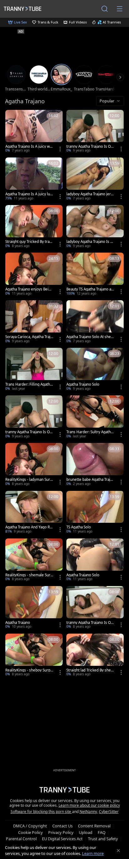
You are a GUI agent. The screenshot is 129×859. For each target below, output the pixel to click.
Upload (85, 832)
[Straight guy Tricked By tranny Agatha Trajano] (34, 227)
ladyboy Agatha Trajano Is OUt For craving (89, 242)
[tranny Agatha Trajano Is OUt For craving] (95, 132)
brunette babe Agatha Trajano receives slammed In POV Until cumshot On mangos (90, 479)
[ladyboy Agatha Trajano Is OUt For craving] (95, 227)
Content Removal (94, 826)
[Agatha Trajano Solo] (95, 370)
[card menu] (60, 149)
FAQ (102, 832)
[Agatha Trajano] (34, 608)
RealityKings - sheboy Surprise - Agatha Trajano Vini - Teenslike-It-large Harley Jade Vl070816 (29, 670)
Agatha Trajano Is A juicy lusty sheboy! (29, 194)
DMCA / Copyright (30, 826)
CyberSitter (109, 811)
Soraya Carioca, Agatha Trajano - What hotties (28, 337)
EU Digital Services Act (62, 838)
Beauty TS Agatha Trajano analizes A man (89, 289)
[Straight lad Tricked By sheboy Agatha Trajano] (95, 655)
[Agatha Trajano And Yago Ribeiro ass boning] (34, 513)
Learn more (93, 853)
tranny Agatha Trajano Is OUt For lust (28, 432)
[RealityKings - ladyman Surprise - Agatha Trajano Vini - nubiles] (34, 465)
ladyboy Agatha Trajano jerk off (89, 194)
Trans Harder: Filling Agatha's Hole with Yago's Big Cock (29, 384)
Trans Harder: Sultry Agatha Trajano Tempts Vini (89, 432)
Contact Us (62, 826)
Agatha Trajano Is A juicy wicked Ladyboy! (29, 146)
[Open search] (104, 8)
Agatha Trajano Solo (82, 384)
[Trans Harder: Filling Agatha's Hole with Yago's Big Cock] (34, 370)
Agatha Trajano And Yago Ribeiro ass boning (29, 527)
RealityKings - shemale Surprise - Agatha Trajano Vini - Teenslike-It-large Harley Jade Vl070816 (29, 575)
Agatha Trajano (17, 623)
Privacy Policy (61, 832)
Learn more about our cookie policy (89, 805)
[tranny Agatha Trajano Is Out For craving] (95, 608)
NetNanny (88, 811)
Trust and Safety (103, 838)
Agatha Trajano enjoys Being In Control (29, 289)
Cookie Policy (30, 832)
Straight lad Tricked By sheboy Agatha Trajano (89, 670)
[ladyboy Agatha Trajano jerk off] (95, 179)
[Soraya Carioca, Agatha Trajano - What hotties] (34, 322)
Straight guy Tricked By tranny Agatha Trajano (28, 242)
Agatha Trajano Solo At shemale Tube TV (90, 337)
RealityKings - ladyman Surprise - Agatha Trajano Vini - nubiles (28, 479)
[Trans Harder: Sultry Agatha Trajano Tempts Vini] (95, 417)
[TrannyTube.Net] (22, 9)
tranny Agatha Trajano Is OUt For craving (89, 146)
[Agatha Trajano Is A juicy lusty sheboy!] (34, 179)
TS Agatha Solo (78, 527)
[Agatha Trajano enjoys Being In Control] (34, 274)
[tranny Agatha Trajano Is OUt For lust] (34, 417)
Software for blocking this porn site (41, 811)
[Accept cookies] (118, 850)
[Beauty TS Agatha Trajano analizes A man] (95, 274)
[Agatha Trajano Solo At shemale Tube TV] (95, 322)
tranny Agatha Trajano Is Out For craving (90, 623)
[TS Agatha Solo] (95, 513)
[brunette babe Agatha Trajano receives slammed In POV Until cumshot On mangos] (95, 465)
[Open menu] (119, 8)
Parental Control (21, 838)
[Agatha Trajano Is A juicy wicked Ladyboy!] (34, 132)
